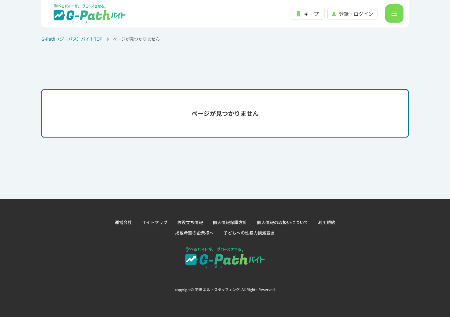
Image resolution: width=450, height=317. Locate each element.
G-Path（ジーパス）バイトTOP (71, 39)
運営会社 (123, 222)
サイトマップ (154, 222)
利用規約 (326, 222)
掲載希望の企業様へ (194, 233)
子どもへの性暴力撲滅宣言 (249, 233)
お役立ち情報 (190, 222)
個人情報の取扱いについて (282, 222)
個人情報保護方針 (230, 222)
